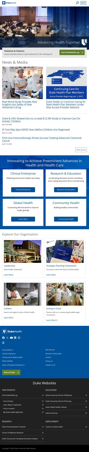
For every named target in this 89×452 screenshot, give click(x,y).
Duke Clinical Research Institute (14, 427)
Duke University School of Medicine (59, 395)
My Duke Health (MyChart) (13, 412)
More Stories (81, 150)
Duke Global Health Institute (56, 407)
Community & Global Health (12, 357)
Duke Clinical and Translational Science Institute (20, 439)
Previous (1, 26)
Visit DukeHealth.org (9, 395)
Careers (48, 357)
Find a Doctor (8, 401)
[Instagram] (19, 337)
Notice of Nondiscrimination (12, 365)
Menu (83, 3)
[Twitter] (8, 337)
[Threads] (4, 342)
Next (87, 26)
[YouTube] (11, 337)
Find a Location (9, 408)
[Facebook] (4, 337)
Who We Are (50, 350)
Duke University (52, 413)
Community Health (66, 219)
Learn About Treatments (12, 405)
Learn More (23, 219)
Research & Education (66, 189)
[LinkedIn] (15, 337)
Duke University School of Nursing (58, 401)
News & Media (7, 361)
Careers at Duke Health (54, 427)
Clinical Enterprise (23, 189)
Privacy (48, 361)
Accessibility (6, 350)
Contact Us (49, 365)
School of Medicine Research (12, 433)
